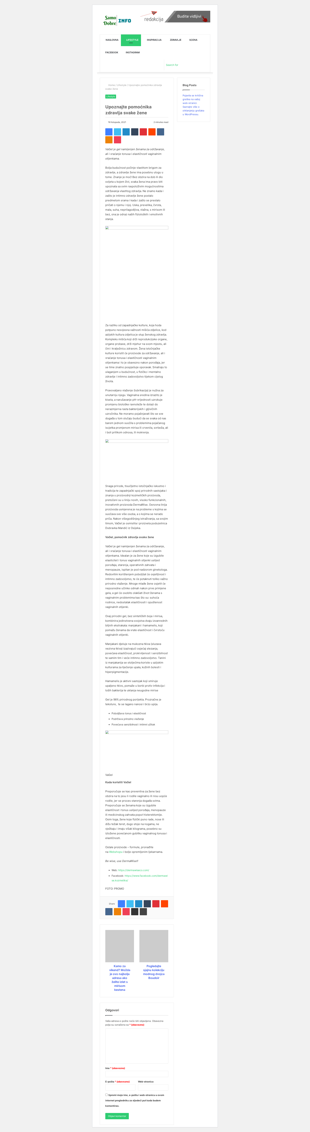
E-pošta (117, 1081)
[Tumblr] (134, 131)
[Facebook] (108, 131)
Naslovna (111, 39)
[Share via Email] (134, 911)
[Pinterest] (143, 131)
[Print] (143, 911)
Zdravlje (175, 39)
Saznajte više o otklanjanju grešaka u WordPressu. (193, 110)
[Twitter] (117, 131)
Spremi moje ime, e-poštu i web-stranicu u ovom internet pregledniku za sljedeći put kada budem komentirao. (134, 1100)
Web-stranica (146, 1081)
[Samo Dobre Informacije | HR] (116, 20)
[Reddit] (152, 131)
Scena (193, 39)
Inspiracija (153, 39)
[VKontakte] (160, 131)
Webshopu (116, 852)
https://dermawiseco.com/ (133, 870)
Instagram (132, 52)
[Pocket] (117, 139)
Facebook (111, 52)
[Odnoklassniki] (108, 139)
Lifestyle (132, 39)
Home (111, 85)
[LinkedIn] (126, 131)
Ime (115, 1068)
